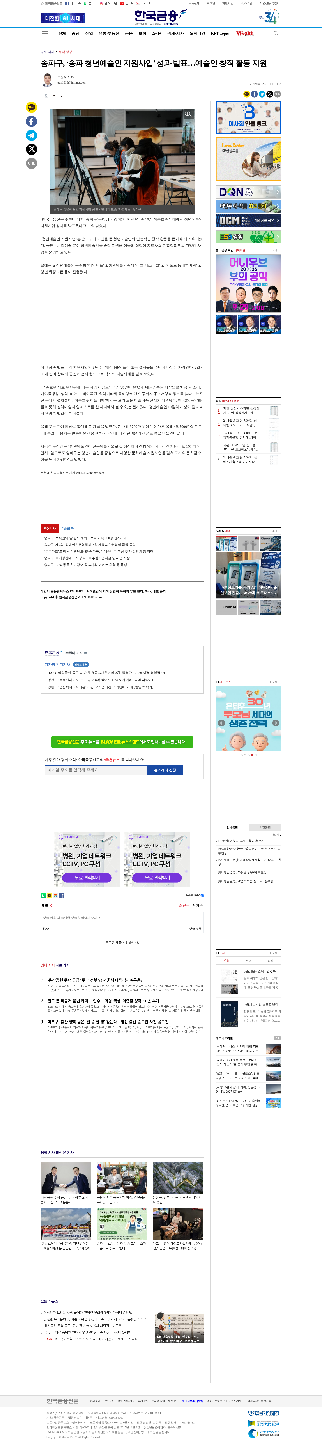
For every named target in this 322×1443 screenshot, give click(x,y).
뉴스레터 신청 (165, 770)
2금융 (156, 33)
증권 (75, 33)
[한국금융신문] (51, 3)
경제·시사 (175, 33)
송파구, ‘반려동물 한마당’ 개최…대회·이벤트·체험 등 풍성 (85, 565)
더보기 (273, 250)
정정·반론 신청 (125, 1401)
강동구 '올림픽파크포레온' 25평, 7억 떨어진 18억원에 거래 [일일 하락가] (100, 687)
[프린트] (46, 96)
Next (275, 723)
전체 (62, 33)
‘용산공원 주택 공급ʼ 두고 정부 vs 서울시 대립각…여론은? (83, 1325)
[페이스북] (73, 3)
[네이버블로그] (90, 3)
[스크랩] (70, 96)
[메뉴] (45, 33)
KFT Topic (220, 33)
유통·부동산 (109, 33)
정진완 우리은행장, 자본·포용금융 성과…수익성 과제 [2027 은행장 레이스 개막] (97, 1319)
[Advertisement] (77, 315)
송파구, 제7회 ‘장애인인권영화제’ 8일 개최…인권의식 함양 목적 (90, 544)
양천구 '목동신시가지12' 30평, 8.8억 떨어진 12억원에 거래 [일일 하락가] (100, 680)
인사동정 (232, 827)
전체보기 (80, 664)
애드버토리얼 (224, 1038)
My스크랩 (246, 3)
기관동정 (265, 827)
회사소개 (95, 1401)
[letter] (143, 3)
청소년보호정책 (215, 1401)
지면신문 (265, 3)
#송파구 (68, 528)
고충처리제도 (236, 1401)
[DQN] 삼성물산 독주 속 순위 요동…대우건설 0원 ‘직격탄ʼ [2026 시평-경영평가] (106, 672)
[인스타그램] (108, 3)
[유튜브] (126, 3)
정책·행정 (65, 52)
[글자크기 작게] (54, 96)
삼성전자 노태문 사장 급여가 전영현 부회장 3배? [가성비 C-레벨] (89, 1312)
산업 (89, 33)
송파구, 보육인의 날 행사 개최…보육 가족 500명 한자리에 (85, 538)
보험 (142, 33)
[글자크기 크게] (62, 96)
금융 (129, 33)
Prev (221, 723)
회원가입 (227, 3)
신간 (270, 960)
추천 (226, 960)
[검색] (276, 33)
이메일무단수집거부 (259, 1401)
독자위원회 (158, 1401)
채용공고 (173, 1401)
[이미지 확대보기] (189, 114)
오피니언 (197, 33)
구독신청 (194, 3)
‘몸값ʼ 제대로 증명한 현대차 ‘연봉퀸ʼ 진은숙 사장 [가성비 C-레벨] (88, 1332)
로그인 (211, 3)
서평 (248, 960)
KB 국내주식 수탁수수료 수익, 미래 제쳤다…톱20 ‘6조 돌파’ (92, 1339)
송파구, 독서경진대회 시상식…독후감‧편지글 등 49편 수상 (87, 558)
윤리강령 (143, 1401)
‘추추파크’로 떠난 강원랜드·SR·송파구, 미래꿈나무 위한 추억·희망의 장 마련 (98, 551)
